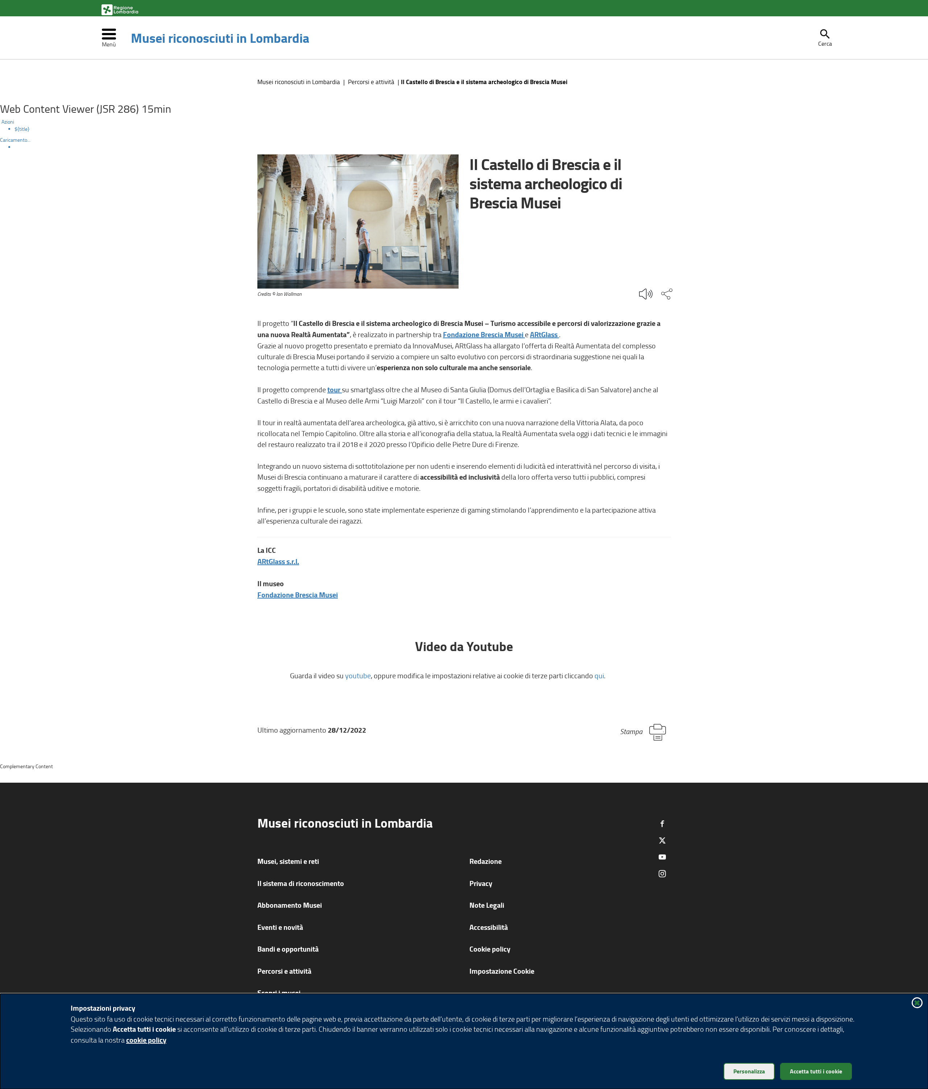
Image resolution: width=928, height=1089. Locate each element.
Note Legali (486, 905)
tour (334, 389)
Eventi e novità (280, 927)
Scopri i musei (279, 992)
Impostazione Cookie (501, 971)
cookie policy (146, 1040)
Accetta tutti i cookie (816, 1071)
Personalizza (749, 1071)
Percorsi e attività (371, 82)
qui (599, 675)
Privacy (480, 883)
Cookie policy (489, 949)
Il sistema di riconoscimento (300, 883)
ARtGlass (544, 334)
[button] (825, 37)
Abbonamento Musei (289, 905)
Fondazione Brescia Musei (484, 334)
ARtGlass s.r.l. (278, 561)
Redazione (485, 861)
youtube (358, 675)
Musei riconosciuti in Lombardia (220, 37)
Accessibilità (488, 927)
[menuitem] (471, 129)
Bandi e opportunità (288, 949)
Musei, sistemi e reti (288, 861)
